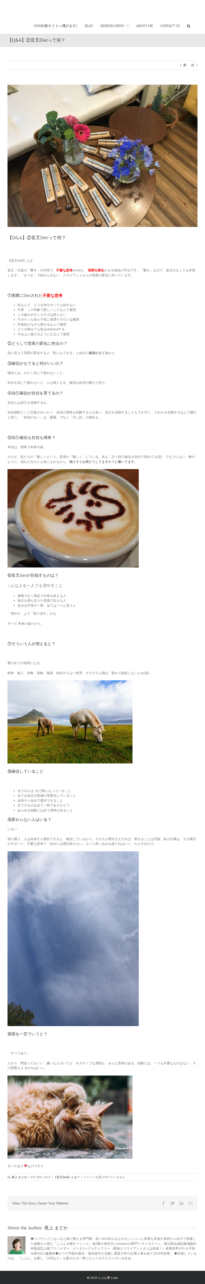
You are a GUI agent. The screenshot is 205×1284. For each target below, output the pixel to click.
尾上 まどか (19, 1177)
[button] (188, 25)
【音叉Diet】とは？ (67, 1177)
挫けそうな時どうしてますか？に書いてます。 (103, 462)
